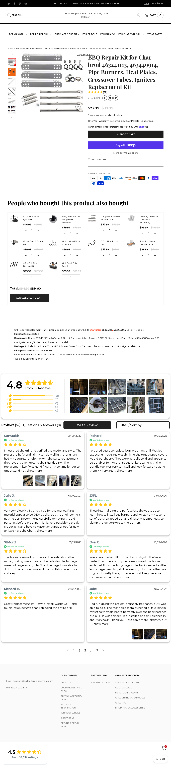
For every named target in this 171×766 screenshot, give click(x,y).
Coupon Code (123, 687)
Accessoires (84, 55)
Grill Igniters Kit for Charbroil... (71, 243)
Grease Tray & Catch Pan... (33, 243)
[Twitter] (9, 3)
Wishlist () (157, 3)
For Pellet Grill (40, 34)
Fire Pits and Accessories (130, 707)
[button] (23, 82)
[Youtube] (26, 3)
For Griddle (89, 34)
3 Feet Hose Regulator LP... (111, 243)
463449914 (119, 330)
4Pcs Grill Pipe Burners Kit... (30, 264)
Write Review (87, 425)
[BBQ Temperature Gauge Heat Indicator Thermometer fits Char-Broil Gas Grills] (53, 219)
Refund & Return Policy (70, 725)
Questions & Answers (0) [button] (42, 425)
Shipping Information (68, 706)
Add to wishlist (98, 159)
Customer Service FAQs (71, 689)
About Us (66, 682)
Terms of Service (70, 713)
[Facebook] (14, 3)
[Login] (141, 15)
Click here (62, 354)
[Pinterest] (20, 3)
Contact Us (67, 718)
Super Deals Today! (126, 692)
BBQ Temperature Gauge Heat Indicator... (71, 219)
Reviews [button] (10, 425)
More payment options (125, 152)
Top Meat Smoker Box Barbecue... (148, 243)
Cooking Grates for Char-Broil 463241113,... (149, 219)
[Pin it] (115, 97)
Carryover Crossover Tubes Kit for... (111, 218)
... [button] (33, 470)
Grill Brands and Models (130, 697)
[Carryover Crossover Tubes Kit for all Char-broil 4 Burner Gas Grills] (92, 218)
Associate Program (127, 682)
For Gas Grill (17, 34)
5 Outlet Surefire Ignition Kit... (31, 218)
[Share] (104, 97)
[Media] (77, 106)
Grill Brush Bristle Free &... (70, 264)
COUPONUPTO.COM (99, 682)
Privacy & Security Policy (71, 698)
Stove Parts (154, 34)
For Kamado (107, 34)
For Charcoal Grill (130, 34)
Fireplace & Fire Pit (66, 34)
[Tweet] (110, 97)
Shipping (93, 115)
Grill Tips (120, 702)
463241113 (107, 330)
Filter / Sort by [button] (130, 425)
